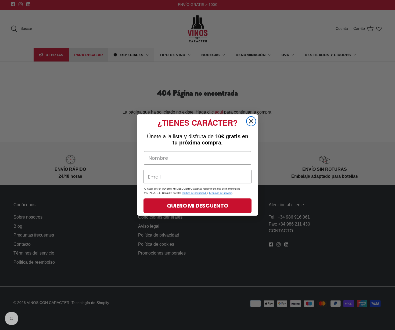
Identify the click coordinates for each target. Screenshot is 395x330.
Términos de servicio (220, 193)
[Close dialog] (251, 121)
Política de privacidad (194, 193)
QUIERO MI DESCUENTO (197, 205)
